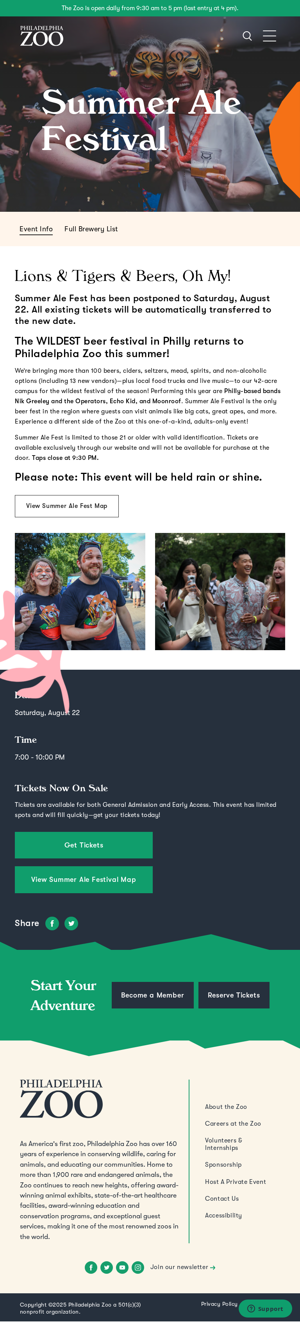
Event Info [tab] (36, 229)
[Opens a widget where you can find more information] (265, 1309)
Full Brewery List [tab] (91, 229)
